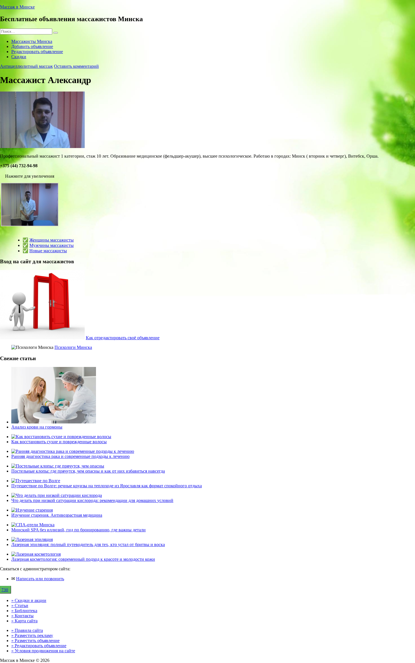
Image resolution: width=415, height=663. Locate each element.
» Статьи (19, 605)
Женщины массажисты (51, 240)
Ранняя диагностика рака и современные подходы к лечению (70, 456)
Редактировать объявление (37, 51)
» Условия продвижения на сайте (43, 650)
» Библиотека (24, 610)
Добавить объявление (32, 46)
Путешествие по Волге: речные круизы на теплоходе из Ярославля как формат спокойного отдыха (106, 485)
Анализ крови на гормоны (36, 427)
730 (4, 590)
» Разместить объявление (35, 640)
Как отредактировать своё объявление (123, 337)
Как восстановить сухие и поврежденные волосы (59, 441)
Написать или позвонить (40, 578)
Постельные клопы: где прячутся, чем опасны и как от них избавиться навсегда (88, 471)
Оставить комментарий (76, 66)
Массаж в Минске (17, 7)
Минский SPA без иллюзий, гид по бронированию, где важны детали (78, 529)
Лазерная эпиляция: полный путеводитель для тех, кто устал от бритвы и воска (88, 544)
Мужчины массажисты (51, 245)
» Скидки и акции (28, 600)
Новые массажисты (48, 250)
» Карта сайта (24, 620)
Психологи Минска (73, 347)
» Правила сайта (27, 630)
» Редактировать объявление (38, 645)
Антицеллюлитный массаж (26, 66)
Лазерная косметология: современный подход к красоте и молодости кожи (83, 559)
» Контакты (22, 615)
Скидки (18, 56)
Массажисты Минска (31, 41)
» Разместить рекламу (32, 635)
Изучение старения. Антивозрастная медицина (56, 515)
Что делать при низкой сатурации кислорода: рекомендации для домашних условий (92, 500)
